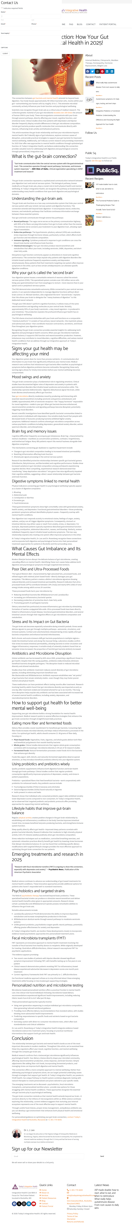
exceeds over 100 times (63, 112)
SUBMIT (5, 53)
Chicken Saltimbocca (103, 217)
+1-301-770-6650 (55, 1119)
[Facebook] (87, 71)
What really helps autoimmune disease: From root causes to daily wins (108, 87)
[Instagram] (97, 71)
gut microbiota (22, 396)
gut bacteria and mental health (45, 98)
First (2, 20)
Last (33, 20)
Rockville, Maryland (37, 1119)
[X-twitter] (19, 1203)
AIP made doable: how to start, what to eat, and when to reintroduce (107, 189)
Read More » (99, 95)
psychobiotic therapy (30, 895)
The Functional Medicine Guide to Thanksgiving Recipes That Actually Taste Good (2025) (107, 205)
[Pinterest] (102, 71)
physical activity (25, 817)
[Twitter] (92, 71)
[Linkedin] (107, 71)
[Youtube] (33, 1203)
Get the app (96, 160)
